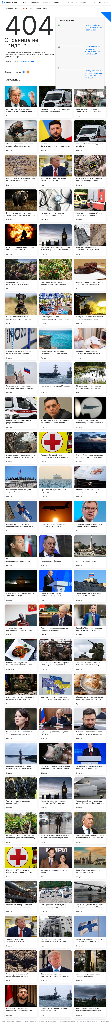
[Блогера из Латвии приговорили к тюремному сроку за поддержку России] (55, 759)
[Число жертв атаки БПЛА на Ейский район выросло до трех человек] (90, 482)
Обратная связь (104, 1021)
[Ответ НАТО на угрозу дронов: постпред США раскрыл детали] (90, 621)
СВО (26, 9)
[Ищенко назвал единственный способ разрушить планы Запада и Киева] (55, 690)
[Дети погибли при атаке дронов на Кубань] (90, 136)
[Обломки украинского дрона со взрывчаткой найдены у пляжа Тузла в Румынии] (21, 759)
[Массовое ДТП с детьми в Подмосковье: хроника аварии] (21, 863)
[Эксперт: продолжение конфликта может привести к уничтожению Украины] (21, 448)
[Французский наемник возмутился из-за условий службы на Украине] (21, 275)
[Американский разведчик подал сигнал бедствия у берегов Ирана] (90, 793)
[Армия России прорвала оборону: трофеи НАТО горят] (21, 586)
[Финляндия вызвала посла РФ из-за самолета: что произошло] (90, 932)
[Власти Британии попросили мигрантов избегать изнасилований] (90, 863)
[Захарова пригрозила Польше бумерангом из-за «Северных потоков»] (21, 378)
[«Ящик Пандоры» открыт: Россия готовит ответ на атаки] (90, 586)
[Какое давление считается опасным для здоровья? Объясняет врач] (55, 205)
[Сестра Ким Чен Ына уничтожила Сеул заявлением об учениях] (21, 724)
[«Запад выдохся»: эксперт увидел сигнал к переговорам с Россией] (55, 240)
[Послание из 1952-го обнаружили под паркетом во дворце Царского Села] (21, 171)
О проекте (33, 1021)
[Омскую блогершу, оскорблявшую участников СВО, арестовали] (21, 621)
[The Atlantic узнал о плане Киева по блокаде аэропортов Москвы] (90, 897)
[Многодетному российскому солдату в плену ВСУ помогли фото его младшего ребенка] (90, 102)
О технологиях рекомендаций (47, 1021)
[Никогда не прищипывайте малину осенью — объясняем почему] (55, 275)
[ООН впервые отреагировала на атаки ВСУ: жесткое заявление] (21, 102)
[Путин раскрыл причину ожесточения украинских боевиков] (55, 586)
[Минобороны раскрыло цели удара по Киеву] (21, 482)
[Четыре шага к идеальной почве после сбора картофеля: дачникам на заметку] (21, 966)
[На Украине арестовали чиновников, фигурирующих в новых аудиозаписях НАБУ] (55, 932)
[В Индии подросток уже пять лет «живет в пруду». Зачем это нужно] (90, 378)
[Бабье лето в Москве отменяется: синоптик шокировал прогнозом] (55, 828)
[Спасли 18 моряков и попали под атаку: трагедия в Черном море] (90, 448)
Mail (3, 1021)
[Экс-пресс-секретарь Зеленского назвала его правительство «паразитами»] (21, 690)
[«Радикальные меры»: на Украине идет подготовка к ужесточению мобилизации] (55, 655)
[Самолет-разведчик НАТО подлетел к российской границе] (90, 413)
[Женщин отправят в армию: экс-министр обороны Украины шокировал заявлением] (21, 136)
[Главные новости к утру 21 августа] (55, 378)
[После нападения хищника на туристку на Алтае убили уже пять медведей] (21, 205)
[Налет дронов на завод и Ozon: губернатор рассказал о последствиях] (90, 205)
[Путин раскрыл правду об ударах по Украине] (55, 724)
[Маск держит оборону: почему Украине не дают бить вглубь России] (55, 171)
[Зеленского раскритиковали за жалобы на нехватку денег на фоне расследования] (90, 724)
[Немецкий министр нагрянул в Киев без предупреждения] (90, 517)
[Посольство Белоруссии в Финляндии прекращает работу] (21, 517)
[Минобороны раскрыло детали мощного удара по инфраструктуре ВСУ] (90, 966)
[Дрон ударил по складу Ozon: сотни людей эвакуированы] (21, 344)
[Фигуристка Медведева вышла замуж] (55, 863)
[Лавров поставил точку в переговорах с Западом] (55, 551)
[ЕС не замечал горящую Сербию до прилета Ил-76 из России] (55, 413)
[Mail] (3, 2)
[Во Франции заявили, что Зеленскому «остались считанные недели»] (55, 136)
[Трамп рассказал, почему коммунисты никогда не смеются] (55, 966)
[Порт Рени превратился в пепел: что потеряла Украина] (21, 240)
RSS (26, 1021)
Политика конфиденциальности (68, 1021)
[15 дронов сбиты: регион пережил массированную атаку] (55, 102)
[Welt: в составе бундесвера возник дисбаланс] (21, 793)
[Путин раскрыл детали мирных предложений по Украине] (90, 759)
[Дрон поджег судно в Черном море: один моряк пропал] (55, 482)
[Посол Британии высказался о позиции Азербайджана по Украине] (55, 793)
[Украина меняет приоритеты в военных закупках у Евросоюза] (21, 897)
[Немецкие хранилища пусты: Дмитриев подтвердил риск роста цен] (55, 897)
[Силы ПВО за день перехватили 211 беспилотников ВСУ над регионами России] (90, 655)
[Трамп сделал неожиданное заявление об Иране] (21, 932)
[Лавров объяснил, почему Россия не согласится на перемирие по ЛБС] (90, 828)
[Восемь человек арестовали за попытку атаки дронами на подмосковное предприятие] (90, 171)
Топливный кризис (40, 9)
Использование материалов (88, 1021)
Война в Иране (14, 9)
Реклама (18, 1021)
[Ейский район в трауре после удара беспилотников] (21, 413)
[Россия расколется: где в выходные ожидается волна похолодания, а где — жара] (21, 309)
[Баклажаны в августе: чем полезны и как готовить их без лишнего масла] (21, 655)
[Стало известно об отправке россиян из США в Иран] (55, 517)
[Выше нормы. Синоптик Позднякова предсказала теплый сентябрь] (55, 309)
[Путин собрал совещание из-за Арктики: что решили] (55, 621)
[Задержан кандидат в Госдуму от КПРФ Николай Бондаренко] (90, 275)
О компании (10, 1021)
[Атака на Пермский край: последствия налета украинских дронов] (55, 448)
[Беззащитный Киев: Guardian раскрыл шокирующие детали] (90, 1001)
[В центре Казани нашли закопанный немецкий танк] (90, 240)
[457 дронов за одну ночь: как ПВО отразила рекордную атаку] (90, 309)
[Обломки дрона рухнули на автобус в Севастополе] (90, 551)
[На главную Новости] (11, 2)
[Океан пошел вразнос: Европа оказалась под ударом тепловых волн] (55, 344)
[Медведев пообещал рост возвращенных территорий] (21, 551)
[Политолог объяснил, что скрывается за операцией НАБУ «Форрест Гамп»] (21, 1001)
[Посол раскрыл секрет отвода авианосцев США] (55, 1001)
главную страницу (28, 61)
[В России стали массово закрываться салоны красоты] (90, 344)
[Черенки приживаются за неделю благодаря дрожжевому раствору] (21, 828)
